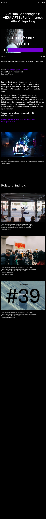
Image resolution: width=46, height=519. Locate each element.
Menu (4, 2)
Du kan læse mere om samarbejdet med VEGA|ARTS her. (18, 120)
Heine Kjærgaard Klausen (17, 69)
